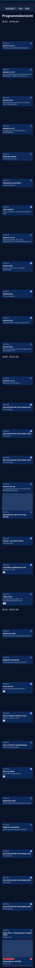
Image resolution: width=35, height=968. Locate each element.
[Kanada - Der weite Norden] (17, 528)
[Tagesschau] (17, 583)
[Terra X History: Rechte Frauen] (17, 702)
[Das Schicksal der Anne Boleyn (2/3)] (17, 420)
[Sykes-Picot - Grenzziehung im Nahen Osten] (17, 920)
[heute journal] (17, 673)
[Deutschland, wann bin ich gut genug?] (17, 501)
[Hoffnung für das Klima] (17, 170)
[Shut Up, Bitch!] (17, 758)
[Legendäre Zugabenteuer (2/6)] (17, 554)
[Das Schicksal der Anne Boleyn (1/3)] (17, 394)
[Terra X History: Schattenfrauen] (17, 732)
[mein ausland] (17, 196)
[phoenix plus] (17, 87)
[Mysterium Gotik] (17, 620)
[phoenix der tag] (17, 473)
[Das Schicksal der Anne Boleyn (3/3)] (17, 447)
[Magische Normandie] (17, 647)
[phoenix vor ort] (17, 32)
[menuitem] (3, 3)
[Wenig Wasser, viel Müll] (17, 948)
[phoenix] (17, 3)
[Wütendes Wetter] (17, 143)
